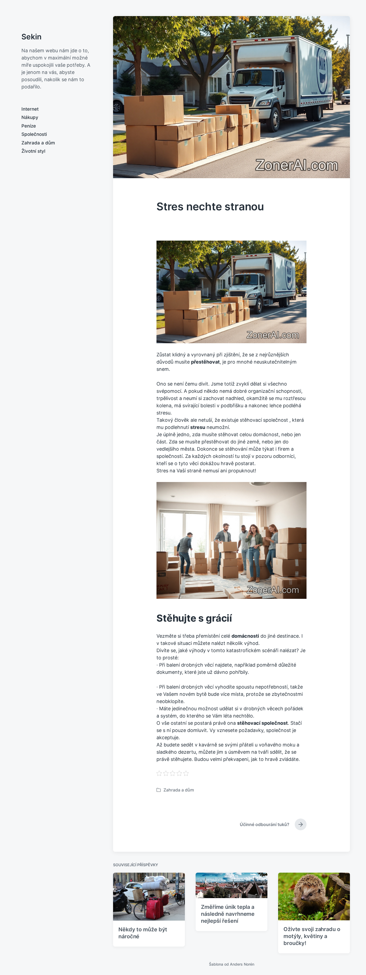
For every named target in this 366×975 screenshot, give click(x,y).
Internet (30, 109)
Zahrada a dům (38, 142)
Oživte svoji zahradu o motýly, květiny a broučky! (311, 936)
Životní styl (33, 151)
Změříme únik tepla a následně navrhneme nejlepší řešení (228, 914)
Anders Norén (242, 964)
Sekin (31, 36)
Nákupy (29, 117)
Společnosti (34, 134)
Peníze (28, 126)
